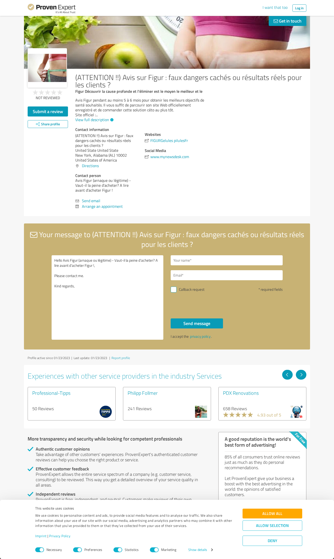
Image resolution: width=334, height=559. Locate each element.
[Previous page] (287, 375)
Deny (272, 541)
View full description (92, 119)
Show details (197, 549)
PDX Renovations (241, 392)
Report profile (120, 358)
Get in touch (289, 21)
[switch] (77, 549)
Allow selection (272, 525)
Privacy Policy (59, 536)
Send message (196, 323)
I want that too (275, 7)
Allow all (272, 513)
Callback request (191, 289)
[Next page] (301, 375)
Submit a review (48, 111)
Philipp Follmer (143, 392)
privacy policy (200, 336)
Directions (90, 165)
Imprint (41, 536)
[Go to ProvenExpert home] (52, 9)
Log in (299, 8)
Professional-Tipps (51, 392)
